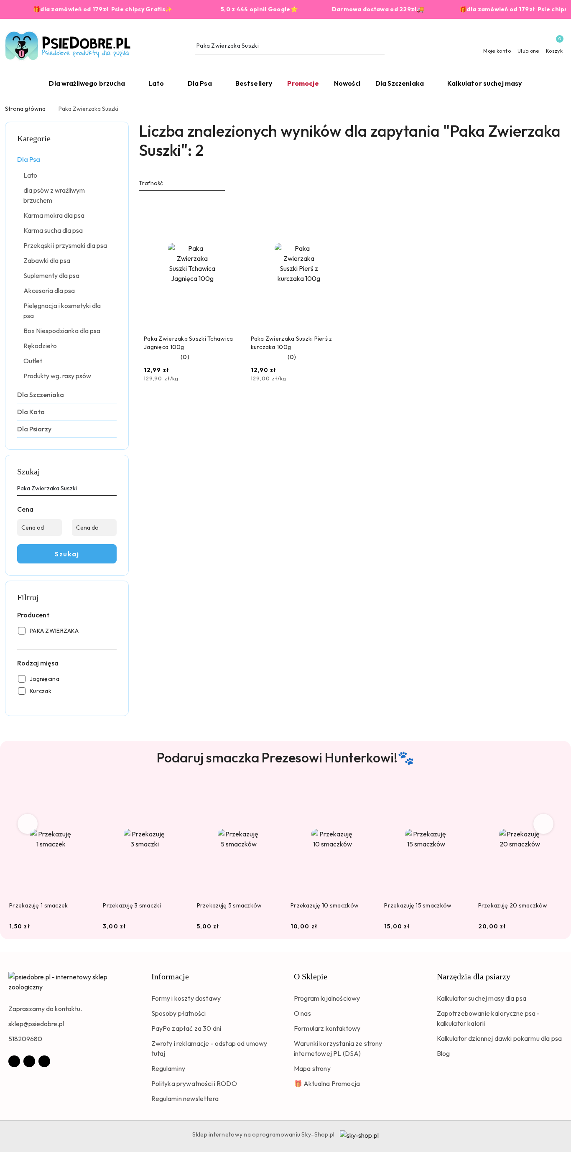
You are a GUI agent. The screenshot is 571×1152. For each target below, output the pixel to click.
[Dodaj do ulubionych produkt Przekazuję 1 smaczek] (83, 793)
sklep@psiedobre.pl (36, 1023)
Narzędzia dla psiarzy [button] (473, 976)
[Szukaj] (113, 490)
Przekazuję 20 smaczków (513, 905)
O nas (302, 1013)
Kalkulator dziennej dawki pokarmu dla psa (499, 1038)
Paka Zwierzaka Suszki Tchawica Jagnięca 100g (188, 343)
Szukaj (67, 554)
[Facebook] (14, 1061)
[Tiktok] (44, 1061)
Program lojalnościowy (327, 998)
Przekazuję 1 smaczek (38, 905)
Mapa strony (312, 1068)
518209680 (25, 1039)
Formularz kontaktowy (327, 1028)
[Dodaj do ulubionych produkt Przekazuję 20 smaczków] (552, 793)
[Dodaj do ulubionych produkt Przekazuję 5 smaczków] (271, 793)
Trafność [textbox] (151, 183)
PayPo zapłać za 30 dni (186, 1028)
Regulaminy (168, 1068)
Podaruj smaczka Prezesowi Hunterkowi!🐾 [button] (285, 757)
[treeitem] (67, 159)
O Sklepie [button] (310, 976)
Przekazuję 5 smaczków (229, 905)
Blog (443, 1053)
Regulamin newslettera (185, 1098)
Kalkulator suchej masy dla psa (482, 998)
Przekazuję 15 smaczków (417, 905)
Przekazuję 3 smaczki (132, 905)
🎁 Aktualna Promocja (327, 1083)
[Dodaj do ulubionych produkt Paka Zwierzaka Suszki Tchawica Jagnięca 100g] (231, 208)
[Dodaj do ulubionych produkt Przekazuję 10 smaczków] (364, 793)
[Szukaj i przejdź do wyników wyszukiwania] (380, 46)
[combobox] (182, 183)
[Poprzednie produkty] (27, 823)
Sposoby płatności (178, 1013)
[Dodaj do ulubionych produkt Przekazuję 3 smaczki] (177, 793)
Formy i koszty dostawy (186, 998)
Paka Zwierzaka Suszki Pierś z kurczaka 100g (291, 343)
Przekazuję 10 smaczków (325, 905)
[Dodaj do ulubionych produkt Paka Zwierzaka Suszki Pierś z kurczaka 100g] (337, 208)
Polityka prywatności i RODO (194, 1083)
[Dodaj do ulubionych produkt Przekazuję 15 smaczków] (458, 793)
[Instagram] (29, 1061)
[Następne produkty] (543, 823)
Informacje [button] (170, 976)
